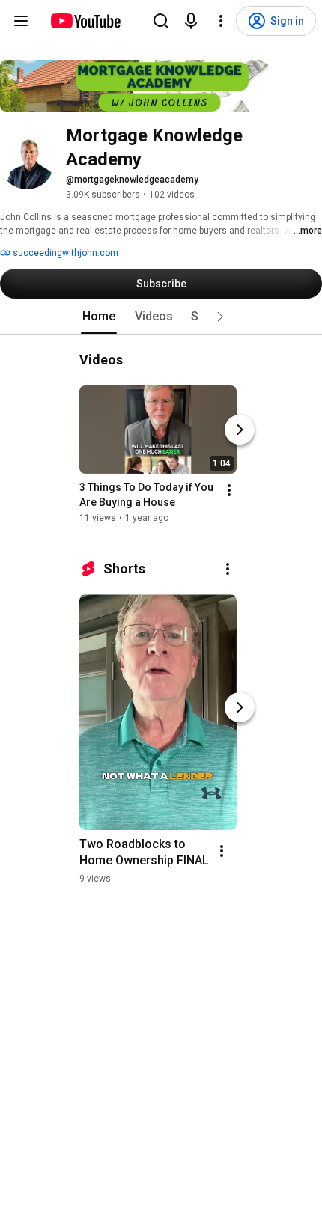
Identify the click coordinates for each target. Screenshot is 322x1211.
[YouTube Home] (85, 21)
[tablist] (161, 317)
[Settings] (221, 21)
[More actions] (229, 490)
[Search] (161, 21)
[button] (220, 317)
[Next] (240, 430)
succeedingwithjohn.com (64, 253)
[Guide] (21, 21)
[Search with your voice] (191, 21)
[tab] (99, 317)
